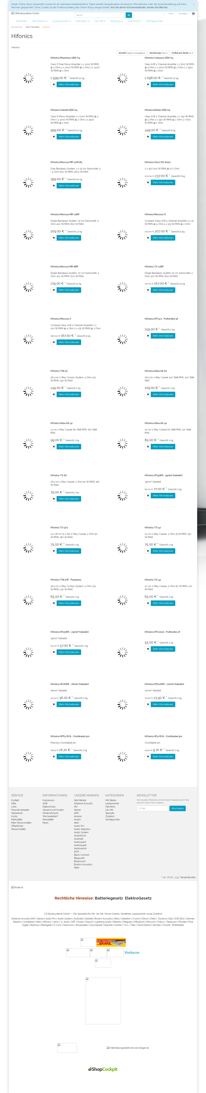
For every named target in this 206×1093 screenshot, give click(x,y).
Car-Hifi (99, 21)
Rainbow (34, 925)
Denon (145, 918)
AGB (45, 803)
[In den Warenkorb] (54, 84)
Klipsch (89, 922)
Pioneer (183, 922)
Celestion (126, 918)
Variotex (156, 925)
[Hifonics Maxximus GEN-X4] (28, 78)
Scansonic (68, 925)
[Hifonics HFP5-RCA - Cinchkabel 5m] (28, 757)
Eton (182, 918)
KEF (73, 922)
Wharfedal (177, 925)
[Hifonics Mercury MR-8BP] (28, 287)
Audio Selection (82, 829)
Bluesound (79, 861)
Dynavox (162, 918)
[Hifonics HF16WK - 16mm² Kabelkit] (28, 705)
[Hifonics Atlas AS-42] (122, 444)
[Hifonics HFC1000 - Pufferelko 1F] (122, 652)
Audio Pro (79, 826)
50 (182, 53)
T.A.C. (126, 925)
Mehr (76, 867)
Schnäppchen (154, 21)
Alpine (77, 810)
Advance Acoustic (83, 803)
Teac (133, 925)
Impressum (48, 800)
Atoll (76, 822)
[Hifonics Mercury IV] (122, 235)
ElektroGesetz (138, 898)
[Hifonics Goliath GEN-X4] (28, 130)
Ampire (78, 816)
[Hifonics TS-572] (28, 548)
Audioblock (80, 835)
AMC (76, 813)
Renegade (46, 925)
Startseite (21, 21)
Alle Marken (80, 800)
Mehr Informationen (69, 84)
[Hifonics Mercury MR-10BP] (28, 235)
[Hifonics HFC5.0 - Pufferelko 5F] (122, 339)
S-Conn (57, 925)
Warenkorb (17, 813)
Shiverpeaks (82, 925)
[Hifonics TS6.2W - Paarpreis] (28, 600)
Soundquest (96, 925)
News (45, 822)
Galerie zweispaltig (131, 53)
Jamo (56, 922)
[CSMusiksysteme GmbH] (25, 13)
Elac (171, 918)
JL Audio (65, 922)
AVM (76, 851)
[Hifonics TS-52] (122, 548)
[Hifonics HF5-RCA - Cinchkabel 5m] (122, 757)
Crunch (136, 918)
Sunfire (118, 925)
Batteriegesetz (109, 898)
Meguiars (128, 922)
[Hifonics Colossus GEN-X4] (122, 78)
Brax (117, 918)
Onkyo (160, 922)
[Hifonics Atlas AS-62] (122, 391)
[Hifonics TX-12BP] (122, 287)
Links (14, 806)
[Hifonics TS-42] (122, 600)
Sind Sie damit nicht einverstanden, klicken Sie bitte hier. (139, 7)
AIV (76, 806)
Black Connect (81, 855)
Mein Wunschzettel (21, 822)
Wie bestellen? (50, 816)
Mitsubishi (139, 922)
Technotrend (144, 925)
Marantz (117, 922)
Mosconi (150, 922)
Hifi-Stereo (39, 21)
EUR (171, 14)
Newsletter (48, 819)
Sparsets (115, 21)
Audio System (81, 832)
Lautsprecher (60, 21)
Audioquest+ (80, 845)
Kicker (80, 922)
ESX (177, 918)
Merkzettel (16, 819)
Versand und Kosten (53, 810)
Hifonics (47, 922)
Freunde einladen (20, 810)
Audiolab (78, 838)
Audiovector (80, 848)
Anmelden (183, 14)
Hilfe (13, 803)
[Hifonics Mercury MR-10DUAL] (28, 183)
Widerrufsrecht (50, 813)
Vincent (166, 925)
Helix (38, 922)
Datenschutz (49, 806)
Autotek (89, 918)
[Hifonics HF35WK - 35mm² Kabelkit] (122, 496)
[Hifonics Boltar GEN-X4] (122, 130)
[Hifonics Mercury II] (28, 339)
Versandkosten (188, 877)
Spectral (108, 925)
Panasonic (172, 922)
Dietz (153, 918)
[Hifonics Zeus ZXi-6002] (122, 183)
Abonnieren (178, 808)
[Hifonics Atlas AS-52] (28, 444)
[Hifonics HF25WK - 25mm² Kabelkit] (28, 652)
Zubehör (133, 21)
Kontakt (15, 800)
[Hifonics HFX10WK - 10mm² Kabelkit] (122, 705)
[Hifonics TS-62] (28, 496)
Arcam (77, 819)
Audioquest (80, 842)
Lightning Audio (103, 922)
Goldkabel (28, 922)
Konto (14, 816)
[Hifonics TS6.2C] (28, 391)
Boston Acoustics (83, 864)
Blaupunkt (79, 858)
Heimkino (82, 21)
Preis (158, 53)
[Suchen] (129, 15)
